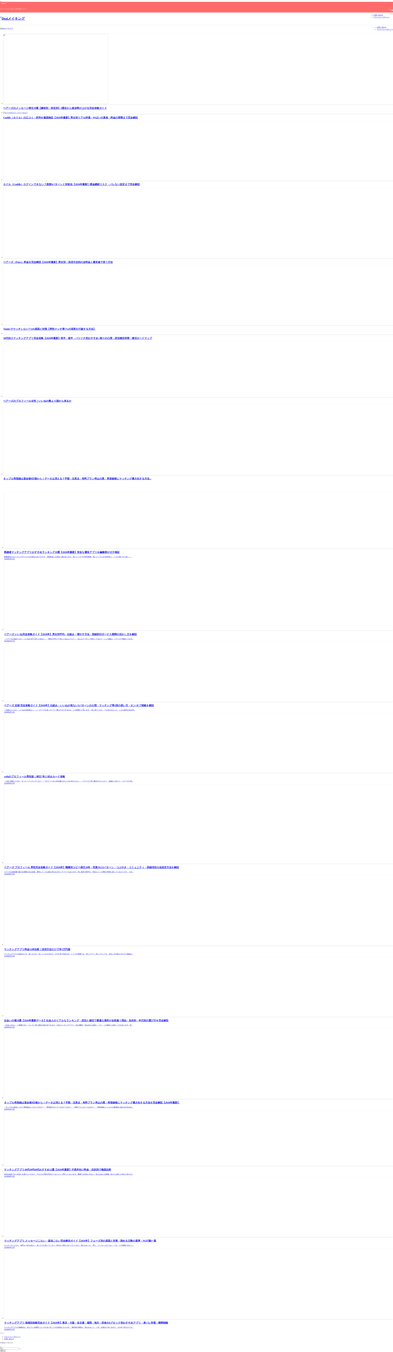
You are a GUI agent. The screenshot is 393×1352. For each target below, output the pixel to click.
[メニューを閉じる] (1, 1)
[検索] (392, 10)
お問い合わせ (9, 1339)
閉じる (3, 1350)
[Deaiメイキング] (12, 18)
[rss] (392, 8)
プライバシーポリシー (12, 1337)
